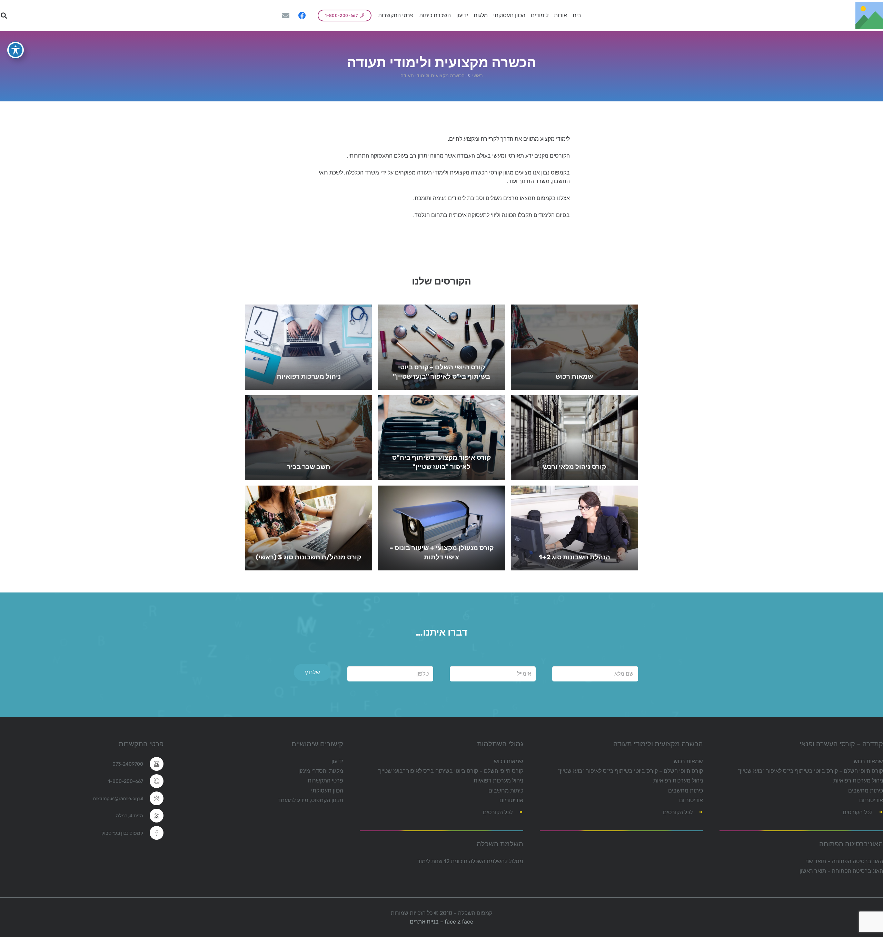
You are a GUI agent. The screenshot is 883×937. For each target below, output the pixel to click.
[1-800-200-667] (153, 781)
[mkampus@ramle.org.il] (153, 798)
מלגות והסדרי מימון (320, 771)
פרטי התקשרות (325, 780)
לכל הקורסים (857, 812)
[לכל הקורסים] (877, 812)
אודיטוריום (871, 800)
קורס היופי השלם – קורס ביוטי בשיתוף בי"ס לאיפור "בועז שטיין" (810, 771)
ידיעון (337, 761)
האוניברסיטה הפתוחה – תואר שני (844, 861)
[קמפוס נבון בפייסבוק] (153, 833)
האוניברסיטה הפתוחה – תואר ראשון (841, 871)
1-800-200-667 (125, 781)
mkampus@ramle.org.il (118, 798)
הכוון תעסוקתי (327, 790)
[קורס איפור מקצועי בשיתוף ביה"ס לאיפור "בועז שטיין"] (441, 437)
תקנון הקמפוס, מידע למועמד (310, 800)
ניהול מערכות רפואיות (858, 780)
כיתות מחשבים (865, 790)
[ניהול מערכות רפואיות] (308, 347)
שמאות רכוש (868, 761)
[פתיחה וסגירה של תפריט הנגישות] (15, 50)
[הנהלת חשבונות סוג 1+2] (574, 528)
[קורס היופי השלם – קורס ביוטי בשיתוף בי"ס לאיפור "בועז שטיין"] (441, 347)
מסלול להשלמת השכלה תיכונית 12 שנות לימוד (470, 861)
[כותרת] (869, 15)
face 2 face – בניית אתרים (441, 921)
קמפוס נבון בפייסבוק (122, 833)
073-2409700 (127, 764)
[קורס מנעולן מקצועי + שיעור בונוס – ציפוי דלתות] (441, 528)
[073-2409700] (153, 764)
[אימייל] (285, 15)
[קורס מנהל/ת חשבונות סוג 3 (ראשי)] (308, 528)
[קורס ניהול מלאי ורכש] (574, 437)
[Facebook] (302, 15)
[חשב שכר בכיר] (308, 437)
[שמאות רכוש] (574, 347)
